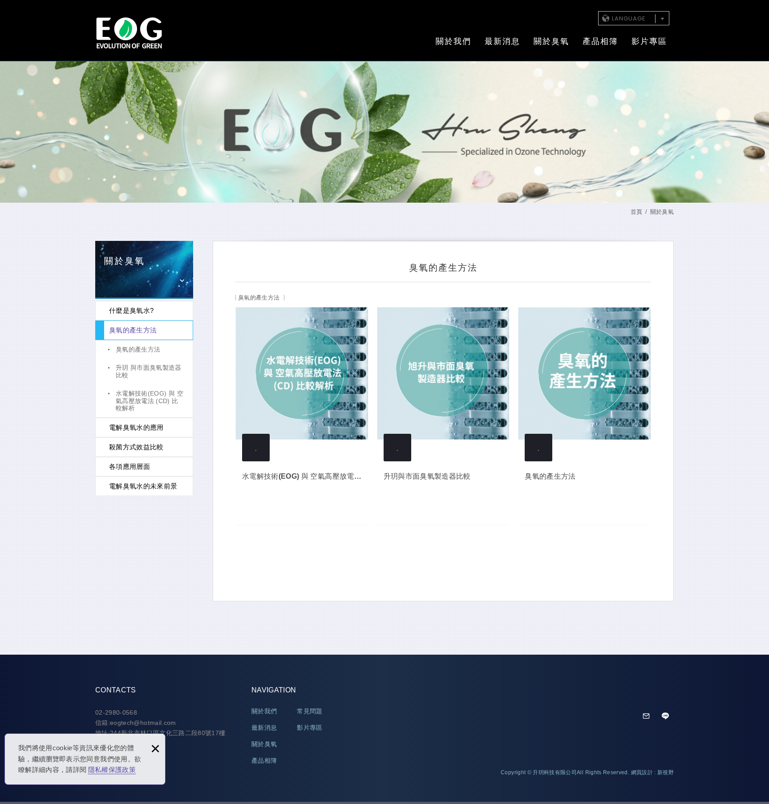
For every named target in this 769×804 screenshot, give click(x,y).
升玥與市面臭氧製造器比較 (443, 405)
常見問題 (309, 711)
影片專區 (649, 41)
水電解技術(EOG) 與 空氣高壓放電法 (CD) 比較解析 (149, 401)
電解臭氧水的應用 (136, 427)
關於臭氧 (551, 41)
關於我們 (453, 41)
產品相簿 (600, 41)
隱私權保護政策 (112, 769)
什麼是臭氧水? (131, 310)
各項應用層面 (129, 466)
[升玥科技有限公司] (128, 32)
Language (629, 18)
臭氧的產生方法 (133, 330)
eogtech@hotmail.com (646, 716)
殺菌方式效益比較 (136, 447)
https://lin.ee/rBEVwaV (665, 716)
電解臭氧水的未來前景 (143, 486)
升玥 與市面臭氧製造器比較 (149, 371)
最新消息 (502, 41)
